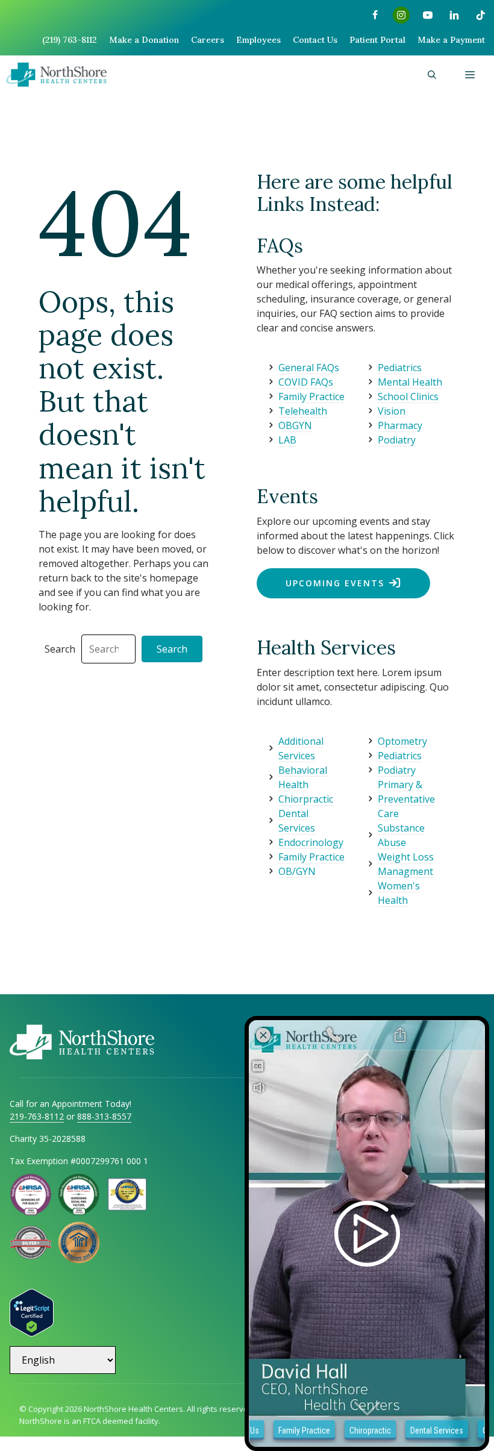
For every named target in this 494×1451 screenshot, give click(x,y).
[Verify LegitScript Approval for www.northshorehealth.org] (32, 1333)
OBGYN (295, 425)
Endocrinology (310, 842)
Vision (391, 411)
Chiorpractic (305, 799)
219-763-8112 (37, 1116)
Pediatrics (400, 367)
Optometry (402, 741)
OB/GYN (297, 871)
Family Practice (311, 396)
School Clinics (408, 396)
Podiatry (397, 440)
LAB (287, 440)
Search (60, 649)
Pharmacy (400, 425)
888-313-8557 (104, 1116)
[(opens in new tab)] (31, 1255)
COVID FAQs (305, 382)
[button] (432, 74)
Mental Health (410, 382)
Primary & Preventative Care (406, 799)
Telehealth (302, 411)
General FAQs (308, 367)
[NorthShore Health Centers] (56, 74)
